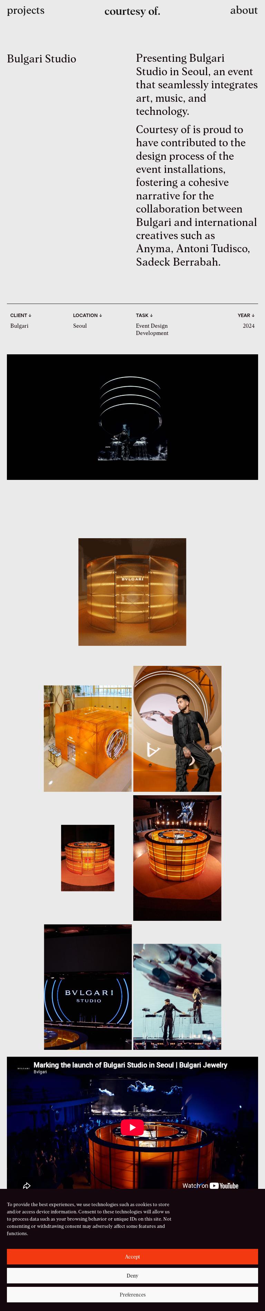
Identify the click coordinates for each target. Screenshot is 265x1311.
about (244, 10)
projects (26, 10)
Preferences (133, 1295)
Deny (132, 1276)
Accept (132, 1257)
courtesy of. (132, 11)
